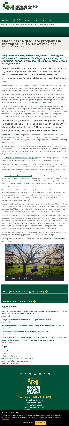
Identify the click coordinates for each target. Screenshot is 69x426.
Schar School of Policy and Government (14, 361)
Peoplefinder (23, 24)
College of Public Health (42, 102)
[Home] (20, 6)
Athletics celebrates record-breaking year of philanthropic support (25, 332)
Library (46, 24)
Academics (5, 20)
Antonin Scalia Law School (10, 135)
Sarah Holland (19, 46)
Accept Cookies (40, 422)
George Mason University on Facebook (20, 374)
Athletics (31, 24)
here (53, 130)
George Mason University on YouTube (44, 374)
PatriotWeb (16, 24)
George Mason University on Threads (30, 374)
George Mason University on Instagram (35, 374)
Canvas (10, 24)
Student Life (40, 20)
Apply (2, 24)
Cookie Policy (5, 419)
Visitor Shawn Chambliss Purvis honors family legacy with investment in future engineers (32, 326)
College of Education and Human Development (20, 158)
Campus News (6, 351)
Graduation (52, 24)
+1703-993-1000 (38, 408)
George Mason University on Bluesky (49, 374)
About (51, 20)
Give (6, 24)
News (36, 24)
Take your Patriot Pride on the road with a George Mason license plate (26, 320)
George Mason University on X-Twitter (25, 374)
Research (28, 20)
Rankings (4, 353)
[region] (34, 418)
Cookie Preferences (27, 422)
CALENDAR (40, 24)
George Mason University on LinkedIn (39, 374)
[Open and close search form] (67, 20)
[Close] (66, 413)
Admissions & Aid (17, 20)
